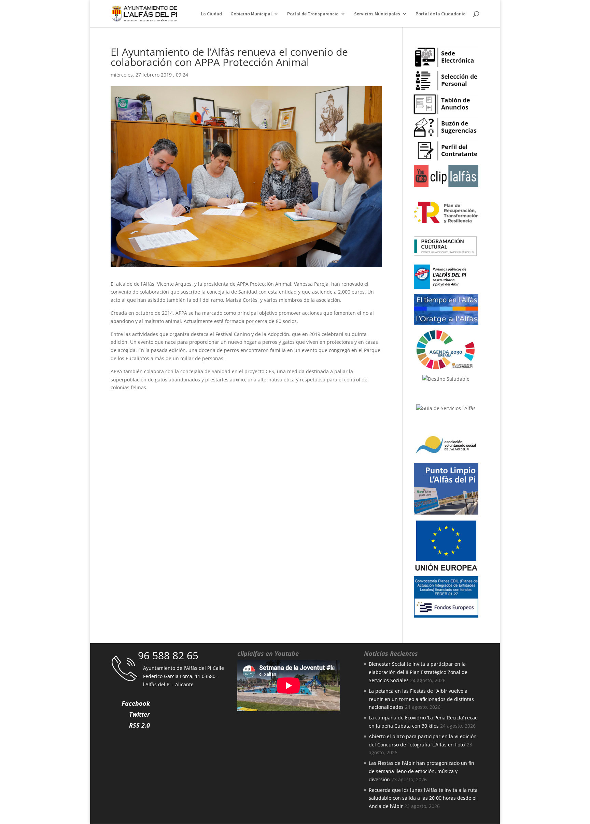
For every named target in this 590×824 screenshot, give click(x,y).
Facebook (136, 703)
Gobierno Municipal (251, 14)
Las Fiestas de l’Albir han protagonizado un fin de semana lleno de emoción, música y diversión (421, 771)
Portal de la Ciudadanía (441, 14)
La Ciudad (211, 14)
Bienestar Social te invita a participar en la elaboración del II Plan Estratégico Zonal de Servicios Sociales (418, 672)
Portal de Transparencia (313, 14)
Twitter (139, 714)
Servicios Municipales (377, 14)
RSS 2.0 (139, 725)
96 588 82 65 (168, 655)
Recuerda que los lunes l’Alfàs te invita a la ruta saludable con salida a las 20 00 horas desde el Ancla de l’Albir (423, 798)
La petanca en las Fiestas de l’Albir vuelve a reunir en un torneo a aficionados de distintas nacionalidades (421, 699)
